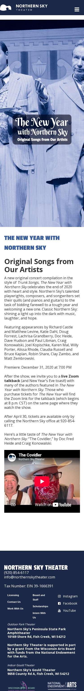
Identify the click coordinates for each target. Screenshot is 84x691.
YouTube (69, 610)
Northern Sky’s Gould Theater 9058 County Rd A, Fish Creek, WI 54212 (38, 672)
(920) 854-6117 (16, 572)
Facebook (70, 603)
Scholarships (40, 606)
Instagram (70, 596)
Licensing (13, 595)
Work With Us (15, 608)
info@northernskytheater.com (29, 577)
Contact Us (14, 602)
